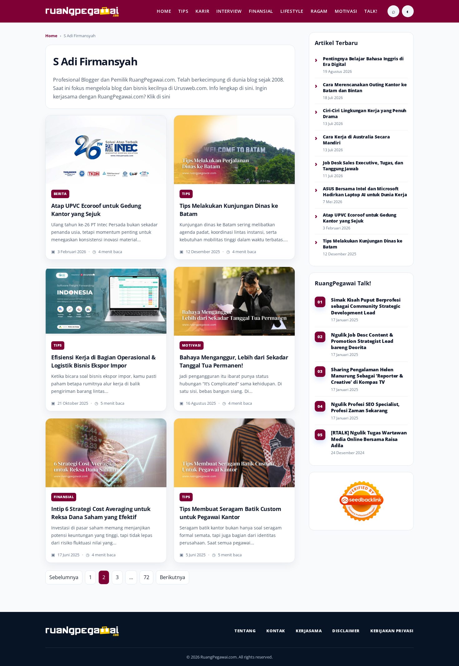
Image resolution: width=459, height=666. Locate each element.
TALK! (371, 11)
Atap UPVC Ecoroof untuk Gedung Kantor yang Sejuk (96, 210)
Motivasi (191, 345)
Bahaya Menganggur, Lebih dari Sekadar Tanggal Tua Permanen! (234, 361)
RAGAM (319, 11)
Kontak (275, 630)
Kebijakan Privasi (392, 630)
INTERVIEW (229, 11)
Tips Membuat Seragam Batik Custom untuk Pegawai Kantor (230, 513)
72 (146, 577)
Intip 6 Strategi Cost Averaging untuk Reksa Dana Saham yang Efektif (100, 513)
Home (51, 35)
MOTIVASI (346, 11)
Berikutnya (172, 577)
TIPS (183, 11)
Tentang (245, 630)
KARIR (202, 11)
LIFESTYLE (292, 11)
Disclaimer (346, 630)
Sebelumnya (63, 577)
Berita (60, 193)
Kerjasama (309, 630)
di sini (246, 88)
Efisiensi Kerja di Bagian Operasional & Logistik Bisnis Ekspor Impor (103, 361)
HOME (164, 11)
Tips (186, 193)
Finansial (64, 496)
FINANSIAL (261, 11)
